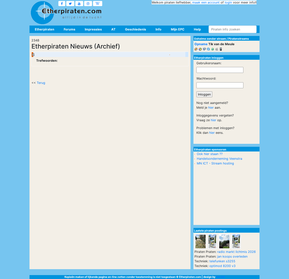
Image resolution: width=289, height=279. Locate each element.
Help (197, 29)
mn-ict (220, 276)
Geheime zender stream (210, 38)
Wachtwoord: (206, 78)
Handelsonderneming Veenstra (219, 159)
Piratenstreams (238, 38)
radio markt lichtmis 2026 (236, 252)
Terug (41, 83)
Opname (201, 44)
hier (211, 107)
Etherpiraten (44, 29)
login (228, 2)
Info (158, 29)
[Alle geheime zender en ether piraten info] (42, 12)
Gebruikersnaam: (208, 63)
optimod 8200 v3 (222, 266)
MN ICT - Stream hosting (215, 163)
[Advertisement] (185, 14)
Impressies (93, 29)
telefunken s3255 (222, 261)
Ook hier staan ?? (210, 154)
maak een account (206, 2)
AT (113, 29)
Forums (69, 29)
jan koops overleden (232, 256)
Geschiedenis (135, 29)
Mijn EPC (177, 29)
